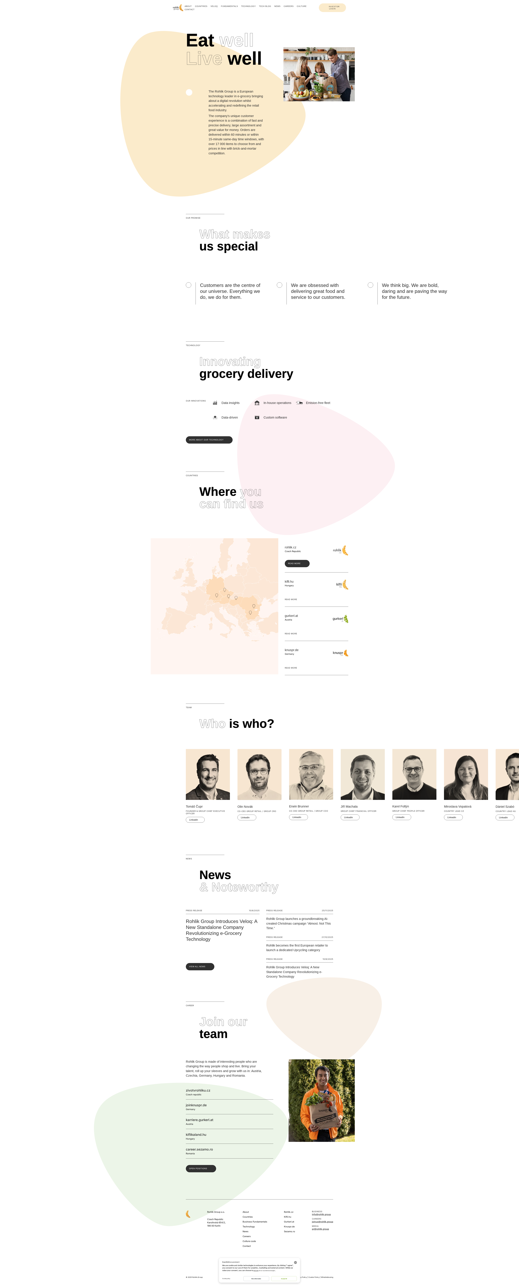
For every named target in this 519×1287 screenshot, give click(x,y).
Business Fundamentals (255, 1221)
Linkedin (193, 819)
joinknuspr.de (270, 1107)
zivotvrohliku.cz (270, 1092)
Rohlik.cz (288, 1212)
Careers (289, 6)
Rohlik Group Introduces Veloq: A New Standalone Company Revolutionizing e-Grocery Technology (294, 971)
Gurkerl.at (289, 1221)
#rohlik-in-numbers (189, 92)
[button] (322, 276)
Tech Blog (265, 6)
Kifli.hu (287, 1216)
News (277, 6)
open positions (198, 1168)
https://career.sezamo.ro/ (270, 1151)
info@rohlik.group (321, 1214)
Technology (248, 6)
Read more (294, 563)
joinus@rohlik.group (322, 1221)
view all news (197, 966)
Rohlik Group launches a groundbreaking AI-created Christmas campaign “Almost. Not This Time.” (298, 923)
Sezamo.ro (289, 1231)
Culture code (249, 1241)
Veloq (214, 6)
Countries (201, 6)
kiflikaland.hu (270, 1136)
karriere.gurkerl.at (270, 1121)
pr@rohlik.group (320, 1229)
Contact (190, 9)
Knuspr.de (289, 1226)
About (188, 6)
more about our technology (206, 440)
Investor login (334, 8)
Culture (302, 6)
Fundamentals (229, 6)
